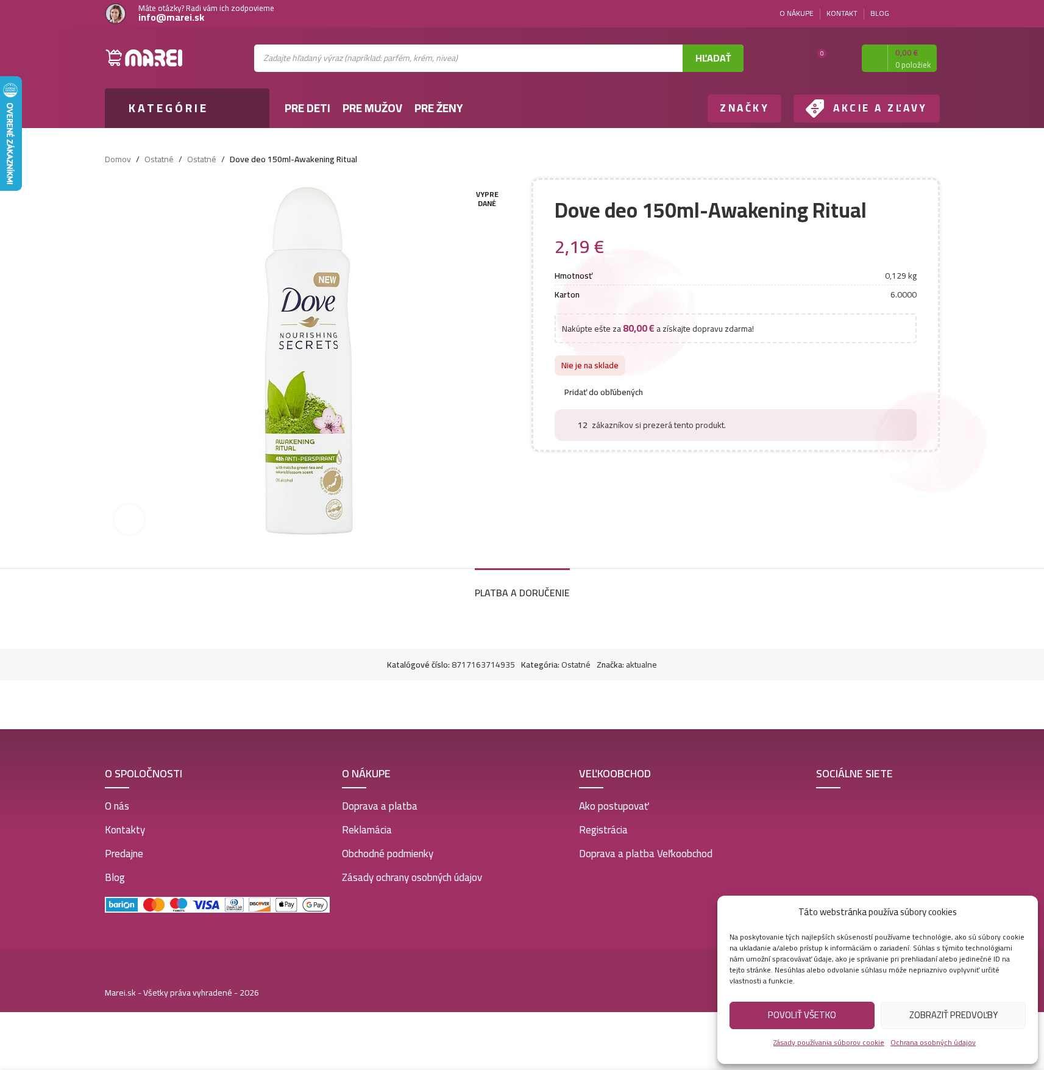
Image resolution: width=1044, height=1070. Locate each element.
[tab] (522, 586)
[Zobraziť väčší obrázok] (129, 519)
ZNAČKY (744, 108)
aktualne (641, 664)
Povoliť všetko (802, 1015)
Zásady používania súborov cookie (828, 1042)
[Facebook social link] (918, 13)
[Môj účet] (842, 58)
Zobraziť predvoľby (953, 1015)
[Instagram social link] (932, 13)
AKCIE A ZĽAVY (880, 108)
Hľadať (713, 58)
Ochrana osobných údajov (933, 1042)
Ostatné (159, 159)
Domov (118, 159)
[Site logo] (144, 57)
